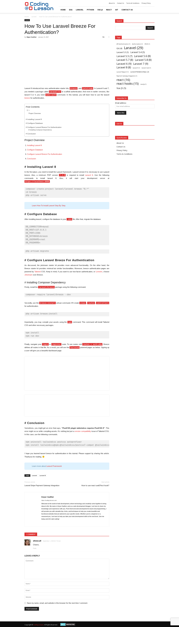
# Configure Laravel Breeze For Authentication (43, 127)
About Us (112, 3)
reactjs (143, 84)
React (109, 10)
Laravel (79, 10)
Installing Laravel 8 (34, 145)
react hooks (128, 83)
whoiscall (37, 541)
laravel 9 (136, 68)
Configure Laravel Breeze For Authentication (44, 154)
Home (63, 10)
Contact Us (120, 3)
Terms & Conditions (132, 3)
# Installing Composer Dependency (40, 130)
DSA (70, 10)
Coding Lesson (38, 625)
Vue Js (100, 10)
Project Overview (35, 113)
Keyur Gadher (32, 37)
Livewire (99, 272)
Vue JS (121, 88)
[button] (152, 10)
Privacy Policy (146, 3)
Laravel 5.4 (137, 52)
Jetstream (28, 275)
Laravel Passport (123, 72)
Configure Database (35, 150)
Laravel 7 (140, 63)
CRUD (147, 44)
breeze (27, 98)
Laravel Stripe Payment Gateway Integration (41, 485)
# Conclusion (31, 134)
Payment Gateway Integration (127, 76)
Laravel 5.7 (125, 60)
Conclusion (31, 159)
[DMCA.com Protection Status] (67, 625)
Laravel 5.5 (124, 56)
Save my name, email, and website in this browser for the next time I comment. (57, 603)
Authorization (137, 44)
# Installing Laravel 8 (34, 119)
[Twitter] (48, 523)
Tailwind (37, 272)
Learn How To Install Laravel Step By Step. (49, 205)
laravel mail (146, 68)
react (123, 79)
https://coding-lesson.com (49, 500)
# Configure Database (34, 123)
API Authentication (123, 44)
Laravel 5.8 (143, 60)
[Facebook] (43, 523)
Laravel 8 (89, 175)
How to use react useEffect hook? (95, 485)
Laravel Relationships (139, 72)
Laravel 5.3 (123, 52)
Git (116, 10)
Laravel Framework (54, 466)
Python (90, 10)
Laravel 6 (124, 63)
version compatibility (83, 431)
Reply (34, 548)
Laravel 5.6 (142, 56)
